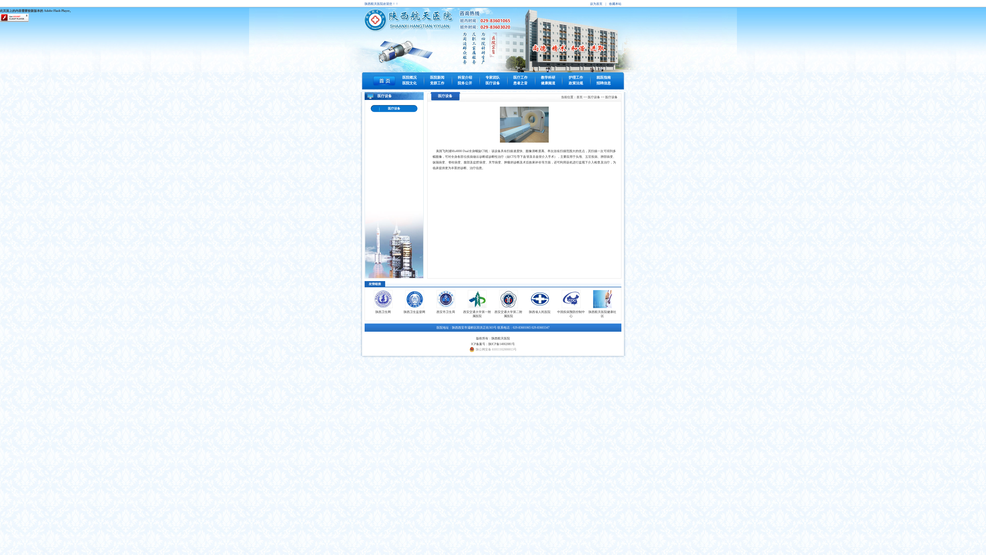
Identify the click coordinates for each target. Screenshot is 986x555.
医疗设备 (493, 83)
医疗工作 (520, 77)
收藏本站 (615, 4)
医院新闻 (437, 77)
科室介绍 (465, 77)
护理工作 (576, 77)
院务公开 (465, 83)
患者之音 (520, 83)
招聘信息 (603, 83)
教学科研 (548, 77)
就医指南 (603, 77)
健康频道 (548, 83)
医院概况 (409, 77)
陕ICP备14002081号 (501, 344)
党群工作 (437, 83)
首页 (579, 97)
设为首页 (596, 4)
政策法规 (576, 83)
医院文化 (409, 83)
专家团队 (493, 77)
